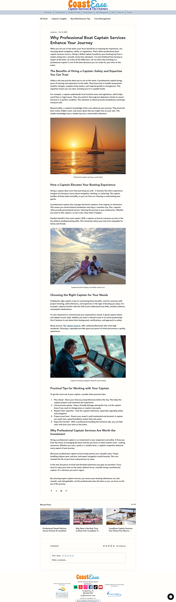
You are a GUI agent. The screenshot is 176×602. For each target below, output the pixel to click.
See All (133, 504)
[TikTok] (96, 587)
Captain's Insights (59, 19)
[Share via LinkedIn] (61, 491)
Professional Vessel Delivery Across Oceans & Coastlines (54, 529)
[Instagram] (86, 587)
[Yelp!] (81, 587)
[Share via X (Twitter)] (56, 491)
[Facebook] (91, 587)
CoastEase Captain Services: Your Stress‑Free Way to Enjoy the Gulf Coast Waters (121, 529)
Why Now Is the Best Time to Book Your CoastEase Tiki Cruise (88, 529)
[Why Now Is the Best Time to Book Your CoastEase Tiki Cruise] (88, 516)
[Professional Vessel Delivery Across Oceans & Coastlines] (55, 516)
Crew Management (102, 19)
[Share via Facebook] (51, 491)
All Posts (44, 19)
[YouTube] (101, 587)
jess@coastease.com (88, 595)
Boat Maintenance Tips (80, 19)
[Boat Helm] (121, 516)
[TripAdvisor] (76, 587)
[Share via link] (66, 491)
